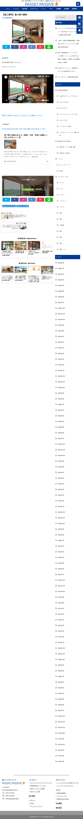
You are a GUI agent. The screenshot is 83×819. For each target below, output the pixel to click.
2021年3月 (61, 631)
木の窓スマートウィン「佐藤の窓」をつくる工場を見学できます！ (68, 69)
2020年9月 (61, 665)
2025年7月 (61, 336)
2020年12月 (61, 648)
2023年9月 (61, 461)
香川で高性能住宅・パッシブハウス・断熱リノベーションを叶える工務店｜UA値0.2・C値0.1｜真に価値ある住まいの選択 (69, 57)
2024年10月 (61, 387)
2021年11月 (61, 586)
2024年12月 (61, 376)
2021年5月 (61, 620)
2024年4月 (61, 421)
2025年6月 (61, 342)
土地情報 (58, 8)
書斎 (60, 231)
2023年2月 (61, 501)
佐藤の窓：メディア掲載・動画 (67, 147)
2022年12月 (61, 512)
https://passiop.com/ (12, 798)
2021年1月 (61, 642)
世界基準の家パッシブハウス (38, 785)
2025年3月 (61, 359)
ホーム (8, 8)
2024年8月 (61, 399)
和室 (60, 213)
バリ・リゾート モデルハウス (65, 785)
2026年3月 (61, 291)
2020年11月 (61, 654)
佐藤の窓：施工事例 (22, 206)
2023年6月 (61, 478)
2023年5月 (61, 484)
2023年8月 (61, 467)
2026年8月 (61, 263)
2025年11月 (61, 314)
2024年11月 (61, 382)
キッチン (61, 182)
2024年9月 (61, 393)
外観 (60, 219)
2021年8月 (61, 603)
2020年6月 (61, 682)
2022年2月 (61, 569)
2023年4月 (61, 489)
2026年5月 (61, 280)
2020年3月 (61, 699)
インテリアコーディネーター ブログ (68, 114)
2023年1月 (61, 506)
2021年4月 (61, 625)
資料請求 (74, 8)
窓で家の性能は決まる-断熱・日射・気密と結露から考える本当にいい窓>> (24, 129)
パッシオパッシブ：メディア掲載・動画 (69, 134)
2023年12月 (61, 444)
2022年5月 (61, 552)
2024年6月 (61, 410)
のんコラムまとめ (64, 102)
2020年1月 (61, 710)
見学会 (61, 171)
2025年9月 (61, 325)
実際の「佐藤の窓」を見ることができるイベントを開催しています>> (22, 115)
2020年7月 (61, 676)
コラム (61, 188)
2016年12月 (61, 744)
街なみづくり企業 (35, 791)
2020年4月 (61, 693)
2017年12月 (61, 722)
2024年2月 (61, 433)
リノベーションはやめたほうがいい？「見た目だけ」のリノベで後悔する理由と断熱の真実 (68, 32)
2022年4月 (61, 557)
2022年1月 (61, 574)
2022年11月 (61, 518)
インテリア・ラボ (63, 177)
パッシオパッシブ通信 (65, 126)
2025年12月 (61, 308)
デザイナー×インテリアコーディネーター (41, 783)
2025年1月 (61, 370)
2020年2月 (61, 705)
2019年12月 (61, 716)
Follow (28, 184)
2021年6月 (61, 614)
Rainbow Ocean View (9, 206)
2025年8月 (61, 331)
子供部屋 (61, 225)
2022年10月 (61, 523)
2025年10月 (61, 319)
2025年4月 (61, 353)
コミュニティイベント (65, 165)
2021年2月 (61, 637)
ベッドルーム (62, 201)
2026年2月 (61, 297)
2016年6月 (61, 750)
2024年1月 (61, 438)
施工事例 (24, 8)
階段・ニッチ (62, 249)
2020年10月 (61, 659)
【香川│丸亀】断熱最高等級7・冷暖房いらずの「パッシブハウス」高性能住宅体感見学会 (68, 44)
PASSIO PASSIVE (63, 90)
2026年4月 (61, 285)
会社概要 (66, 8)
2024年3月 (61, 427)
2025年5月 (61, 348)
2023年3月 (61, 495)
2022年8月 (61, 535)
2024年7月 (61, 404)
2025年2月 (61, 365)
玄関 (60, 243)
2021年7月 (61, 608)
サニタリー (62, 194)
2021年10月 (61, 591)
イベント (60, 159)
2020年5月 (61, 688)
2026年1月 (61, 302)
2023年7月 (61, 472)
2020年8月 (61, 671)
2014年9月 (61, 761)
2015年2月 (61, 756)
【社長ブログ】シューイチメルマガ (68, 96)
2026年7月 (61, 268)
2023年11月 (61, 450)
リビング (61, 207)
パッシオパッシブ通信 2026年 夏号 (68, 77)
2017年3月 (61, 739)
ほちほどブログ (63, 108)
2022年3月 (61, 563)
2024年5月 (61, 416)
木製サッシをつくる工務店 (37, 788)
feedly (28, 189)
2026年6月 (61, 274)
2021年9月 (61, 597)
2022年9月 (61, 529)
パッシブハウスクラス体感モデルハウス (68, 783)
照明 (60, 237)
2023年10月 (61, 455)
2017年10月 (61, 733)
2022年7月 (61, 540)
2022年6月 (61, 546)
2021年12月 (61, 580)
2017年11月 (61, 727)
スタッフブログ (63, 120)
